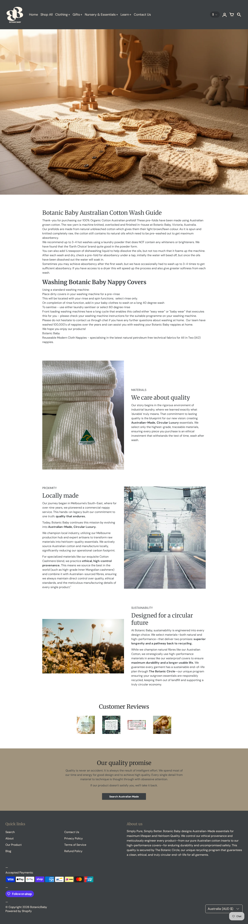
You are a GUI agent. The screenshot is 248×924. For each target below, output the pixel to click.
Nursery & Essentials (100, 14)
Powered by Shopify (18, 911)
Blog (8, 851)
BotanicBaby (38, 907)
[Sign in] (224, 15)
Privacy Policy (73, 838)
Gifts (76, 14)
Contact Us (142, 14)
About (9, 838)
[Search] (239, 15)
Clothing (61, 14)
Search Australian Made (124, 796)
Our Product (13, 845)
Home (33, 14)
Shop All (46, 14)
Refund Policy (73, 851)
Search (10, 832)
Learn (125, 14)
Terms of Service (75, 845)
